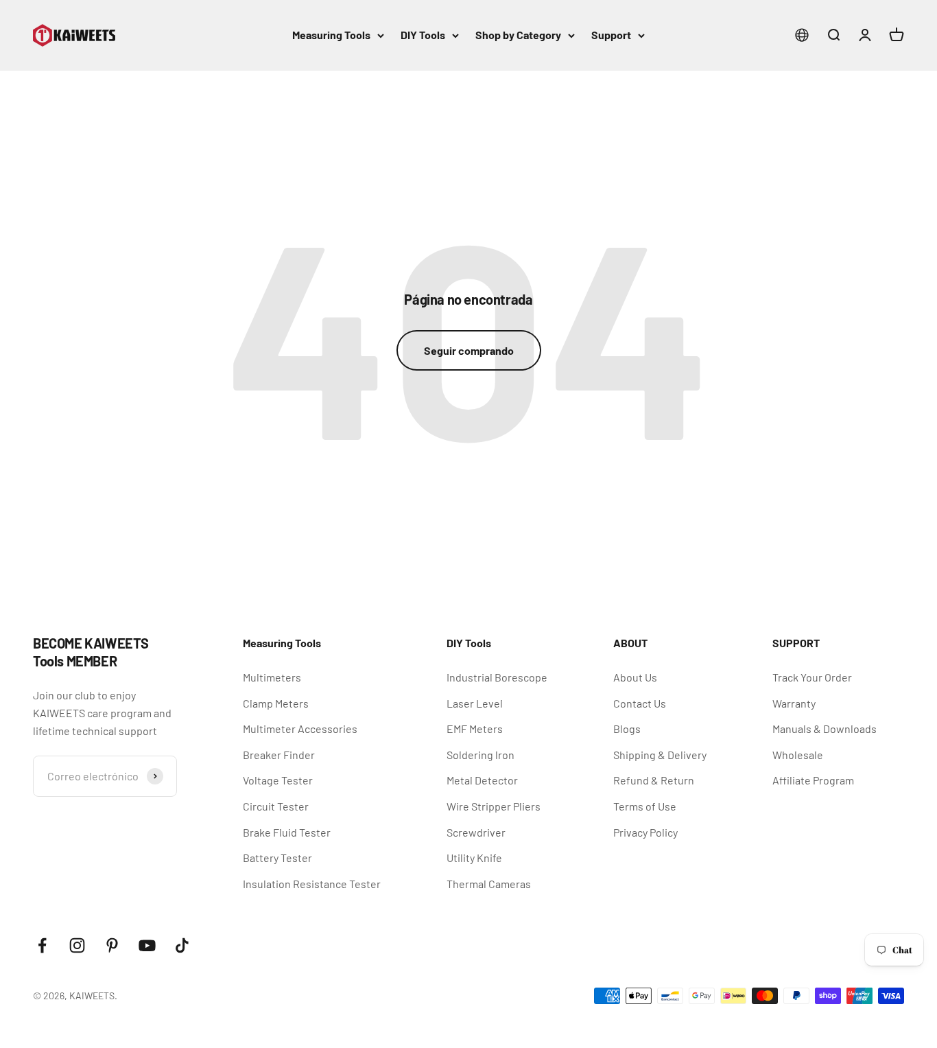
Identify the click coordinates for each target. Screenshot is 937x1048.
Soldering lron (480, 754)
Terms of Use (644, 806)
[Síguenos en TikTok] (182, 945)
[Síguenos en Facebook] (42, 945)
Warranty (794, 703)
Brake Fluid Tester (287, 832)
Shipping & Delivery (660, 754)
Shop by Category (518, 34)
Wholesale (797, 754)
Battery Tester (277, 857)
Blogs (627, 728)
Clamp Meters (276, 703)
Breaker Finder (279, 754)
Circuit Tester (276, 806)
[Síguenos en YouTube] (147, 945)
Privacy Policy (645, 832)
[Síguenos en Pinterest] (112, 945)
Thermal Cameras (489, 883)
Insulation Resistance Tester (312, 883)
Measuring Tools (331, 34)
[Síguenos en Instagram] (77, 945)
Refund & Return (653, 780)
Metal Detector (482, 780)
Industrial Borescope (497, 677)
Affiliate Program (813, 780)
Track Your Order (812, 677)
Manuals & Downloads (824, 728)
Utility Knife (474, 857)
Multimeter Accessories (300, 728)
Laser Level (475, 703)
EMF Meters (475, 728)
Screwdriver (476, 832)
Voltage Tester (278, 780)
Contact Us (639, 703)
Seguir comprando (469, 350)
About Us (635, 677)
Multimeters (272, 677)
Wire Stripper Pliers (494, 806)
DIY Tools (423, 34)
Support (611, 34)
